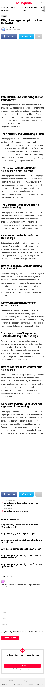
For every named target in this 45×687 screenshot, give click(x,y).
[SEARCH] (42, 3)
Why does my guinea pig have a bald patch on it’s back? (22, 541)
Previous (1, 9)
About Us (5, 684)
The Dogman (23, 3)
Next (44, 9)
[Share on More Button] (38, 36)
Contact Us (39, 684)
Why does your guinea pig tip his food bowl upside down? (21, 565)
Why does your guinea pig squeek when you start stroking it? (22, 556)
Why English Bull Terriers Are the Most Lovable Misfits (29, 9)
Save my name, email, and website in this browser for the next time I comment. (22, 632)
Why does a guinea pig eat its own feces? (21, 549)
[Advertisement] (22, 65)
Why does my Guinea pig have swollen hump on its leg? (19, 525)
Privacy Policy (28, 684)
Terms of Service (16, 684)
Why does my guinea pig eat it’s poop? (19, 533)
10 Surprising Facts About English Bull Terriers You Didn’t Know (9, 9)
